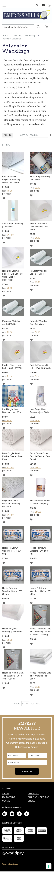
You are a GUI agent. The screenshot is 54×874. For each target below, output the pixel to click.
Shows (31, 800)
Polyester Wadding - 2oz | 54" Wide (39, 272)
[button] (3, 198)
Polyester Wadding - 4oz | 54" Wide (11, 322)
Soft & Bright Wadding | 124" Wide (12, 225)
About (5, 793)
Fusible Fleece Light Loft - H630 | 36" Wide (12, 366)
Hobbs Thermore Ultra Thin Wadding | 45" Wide (40, 675)
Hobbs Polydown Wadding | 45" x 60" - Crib (12, 550)
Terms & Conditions (10, 864)
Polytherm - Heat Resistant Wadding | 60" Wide (11, 503)
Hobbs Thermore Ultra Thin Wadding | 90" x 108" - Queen (12, 675)
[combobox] (18, 27)
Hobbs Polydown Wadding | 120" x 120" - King (40, 591)
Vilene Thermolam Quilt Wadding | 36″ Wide (39, 226)
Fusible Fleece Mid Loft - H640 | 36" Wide (40, 366)
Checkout (33, 793)
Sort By (24, 135)
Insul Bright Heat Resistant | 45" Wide (39, 411)
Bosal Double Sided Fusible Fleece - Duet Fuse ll (40, 456)
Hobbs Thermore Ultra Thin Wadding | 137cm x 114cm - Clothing (40, 631)
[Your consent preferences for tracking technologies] (48, 866)
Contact (6, 800)
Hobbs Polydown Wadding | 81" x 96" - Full (40, 550)
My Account (8, 797)
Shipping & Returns (38, 797)
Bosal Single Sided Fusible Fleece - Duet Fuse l (12, 456)
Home (6, 35)
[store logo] (27, 15)
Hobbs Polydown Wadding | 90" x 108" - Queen (12, 591)
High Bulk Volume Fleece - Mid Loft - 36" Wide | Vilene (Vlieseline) (12, 275)
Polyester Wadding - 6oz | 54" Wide (39, 322)
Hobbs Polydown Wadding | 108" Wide (12, 630)
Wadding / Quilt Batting (25, 35)
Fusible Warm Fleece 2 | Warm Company (40, 502)
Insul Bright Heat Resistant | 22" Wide (11, 411)
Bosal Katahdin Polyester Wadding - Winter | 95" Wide (11, 179)
